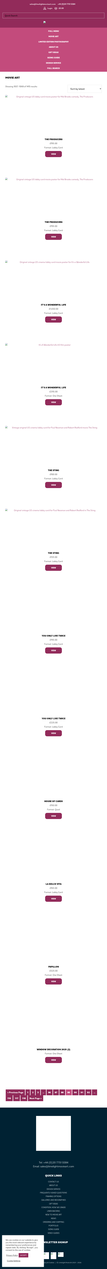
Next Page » (36, 1098)
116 (9, 1098)
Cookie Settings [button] (13, 1261)
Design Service (53, 1189)
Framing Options (53, 1196)
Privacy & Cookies (48, 1262)
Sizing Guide (53, 1229)
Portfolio (53, 1225)
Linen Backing (53, 1211)
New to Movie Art (53, 1214)
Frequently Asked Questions (53, 1192)
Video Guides (53, 1233)
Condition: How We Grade (53, 1207)
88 (62, 1092)
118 (24, 1098)
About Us (53, 1185)
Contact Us (53, 1181)
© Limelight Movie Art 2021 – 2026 (69, 1262)
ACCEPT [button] (23, 1255)
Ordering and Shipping (53, 1222)
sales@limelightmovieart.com (43, 4)
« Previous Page (15, 1092)
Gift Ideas (53, 1203)
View (53, 154)
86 (49, 1092)
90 (75, 1092)
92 (88, 1092)
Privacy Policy (12, 1255)
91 (82, 1092)
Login (50, 8)
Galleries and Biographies (53, 1200)
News (53, 1218)
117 (16, 1098)
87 (56, 1092)
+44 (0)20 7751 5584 (66, 4)
